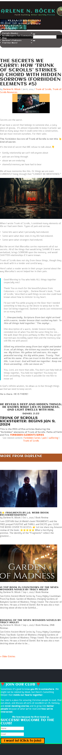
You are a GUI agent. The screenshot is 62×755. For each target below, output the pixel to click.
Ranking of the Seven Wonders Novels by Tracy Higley (30, 621)
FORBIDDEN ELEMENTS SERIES (27, 434)
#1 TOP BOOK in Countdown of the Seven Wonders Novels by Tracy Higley (29, 588)
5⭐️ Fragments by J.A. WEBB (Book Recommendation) (24, 514)
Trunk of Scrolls (43, 89)
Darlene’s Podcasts (12, 40)
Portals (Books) (10, 33)
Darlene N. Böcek (12, 89)
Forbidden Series (32, 437)
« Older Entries (7, 656)
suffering (53, 437)
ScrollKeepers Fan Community (17, 35)
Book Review (42, 517)
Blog (4, 38)
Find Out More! (10, 43)
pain (44, 437)
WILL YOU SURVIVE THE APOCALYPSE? (20, 24)
